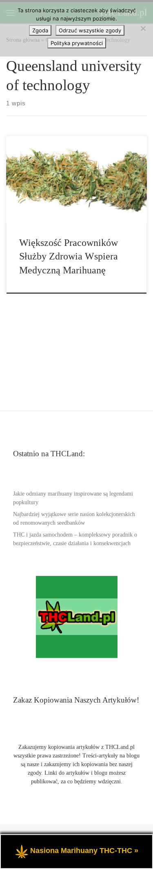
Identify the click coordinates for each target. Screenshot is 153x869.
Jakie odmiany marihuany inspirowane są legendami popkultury (73, 498)
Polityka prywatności (77, 43)
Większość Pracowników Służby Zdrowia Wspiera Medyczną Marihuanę (68, 256)
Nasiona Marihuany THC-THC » (84, 850)
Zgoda (40, 30)
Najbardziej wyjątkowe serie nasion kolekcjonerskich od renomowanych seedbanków (74, 518)
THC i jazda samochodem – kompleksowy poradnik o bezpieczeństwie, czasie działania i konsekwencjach (75, 539)
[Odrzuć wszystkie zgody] (143, 28)
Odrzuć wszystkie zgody (90, 30)
